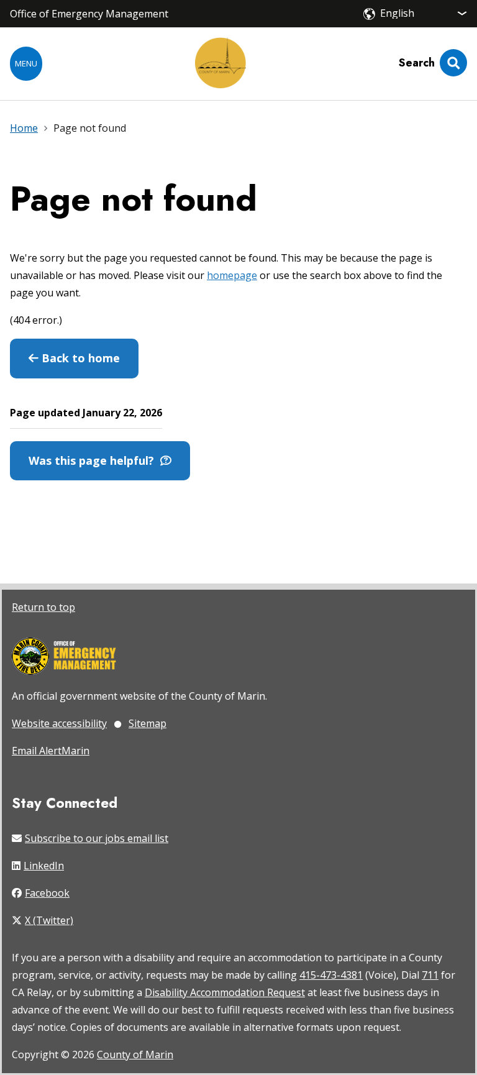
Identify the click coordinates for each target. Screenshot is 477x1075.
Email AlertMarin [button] (50, 750)
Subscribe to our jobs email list (96, 838)
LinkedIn (44, 865)
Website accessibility (59, 723)
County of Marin (135, 1054)
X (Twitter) (49, 920)
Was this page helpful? (94, 460)
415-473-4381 (331, 975)
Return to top (43, 607)
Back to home (79, 357)
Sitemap (147, 723)
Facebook (47, 893)
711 (430, 975)
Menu (26, 63)
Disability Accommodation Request (225, 992)
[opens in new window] (64, 657)
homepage (232, 275)
